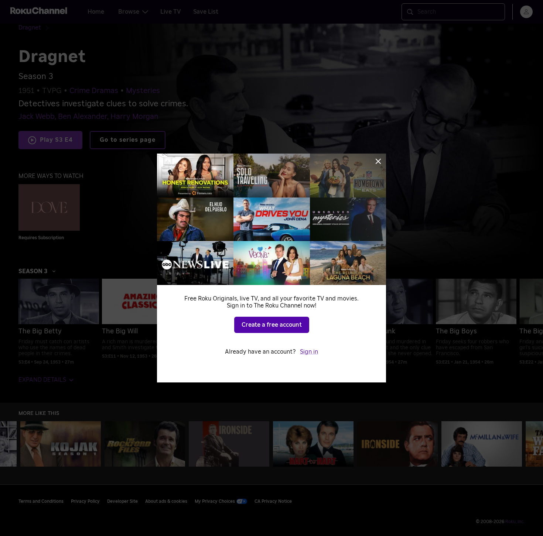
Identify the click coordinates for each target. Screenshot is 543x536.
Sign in (309, 352)
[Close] (378, 161)
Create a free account (272, 325)
